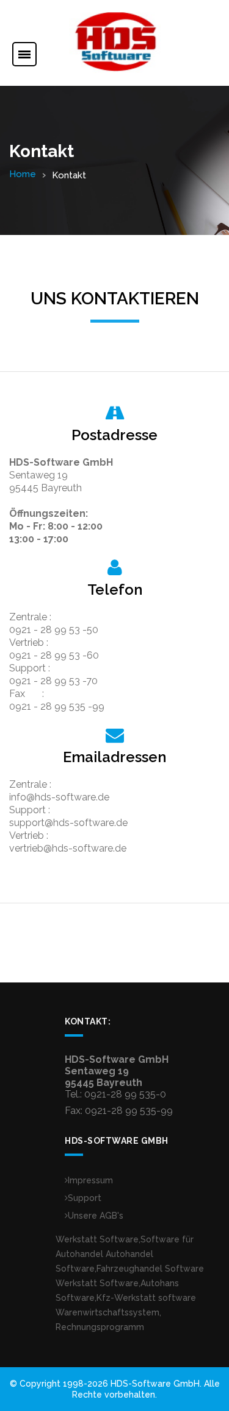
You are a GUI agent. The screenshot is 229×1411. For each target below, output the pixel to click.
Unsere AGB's (95, 1215)
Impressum (90, 1180)
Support (84, 1198)
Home (22, 174)
